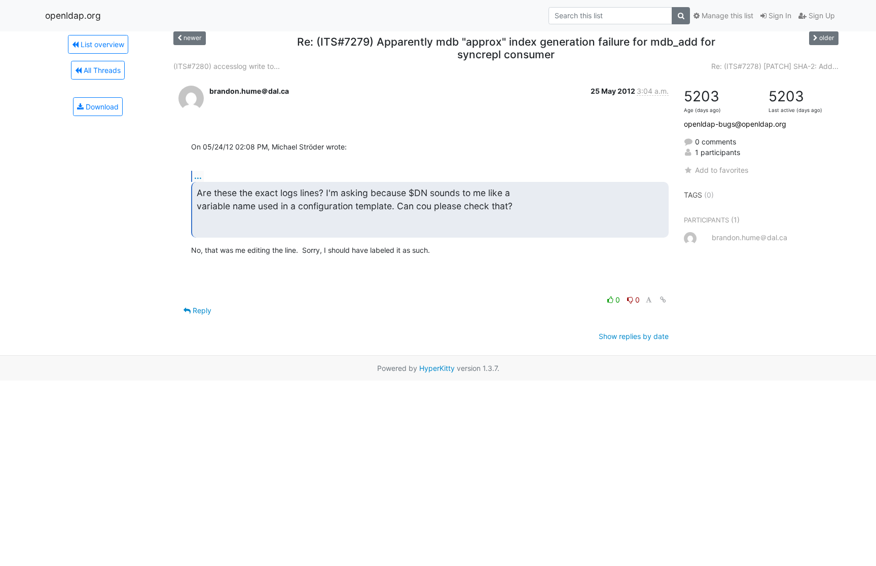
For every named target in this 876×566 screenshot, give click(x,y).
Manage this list (726, 15)
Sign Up (821, 15)
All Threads (101, 70)
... (198, 176)
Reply (201, 310)
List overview (101, 44)
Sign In (778, 15)
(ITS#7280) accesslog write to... (226, 66)
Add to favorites (721, 170)
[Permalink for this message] (663, 299)
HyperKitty (437, 368)
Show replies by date (634, 336)
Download (101, 106)
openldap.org (73, 15)
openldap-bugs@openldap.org (735, 124)
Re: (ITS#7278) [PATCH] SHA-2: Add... (774, 66)
